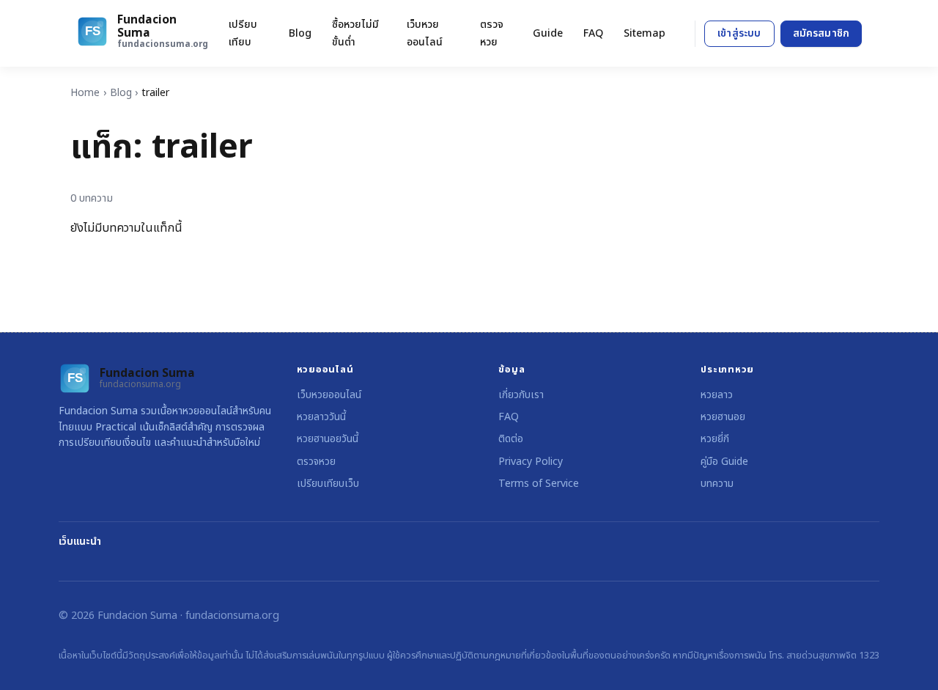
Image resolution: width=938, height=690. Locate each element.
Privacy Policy (530, 461)
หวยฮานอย (723, 417)
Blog (300, 33)
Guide (548, 33)
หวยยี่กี (715, 439)
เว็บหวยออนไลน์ (425, 33)
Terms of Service (538, 483)
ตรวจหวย (491, 33)
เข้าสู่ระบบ (739, 33)
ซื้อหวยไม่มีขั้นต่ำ (355, 33)
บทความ (717, 483)
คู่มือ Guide (724, 461)
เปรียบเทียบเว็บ (328, 483)
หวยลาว (717, 395)
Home (85, 92)
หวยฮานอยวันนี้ (327, 439)
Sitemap (644, 33)
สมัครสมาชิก (821, 33)
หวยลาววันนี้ (321, 417)
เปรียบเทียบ (243, 33)
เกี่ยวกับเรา (521, 395)
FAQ (593, 33)
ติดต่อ (510, 439)
